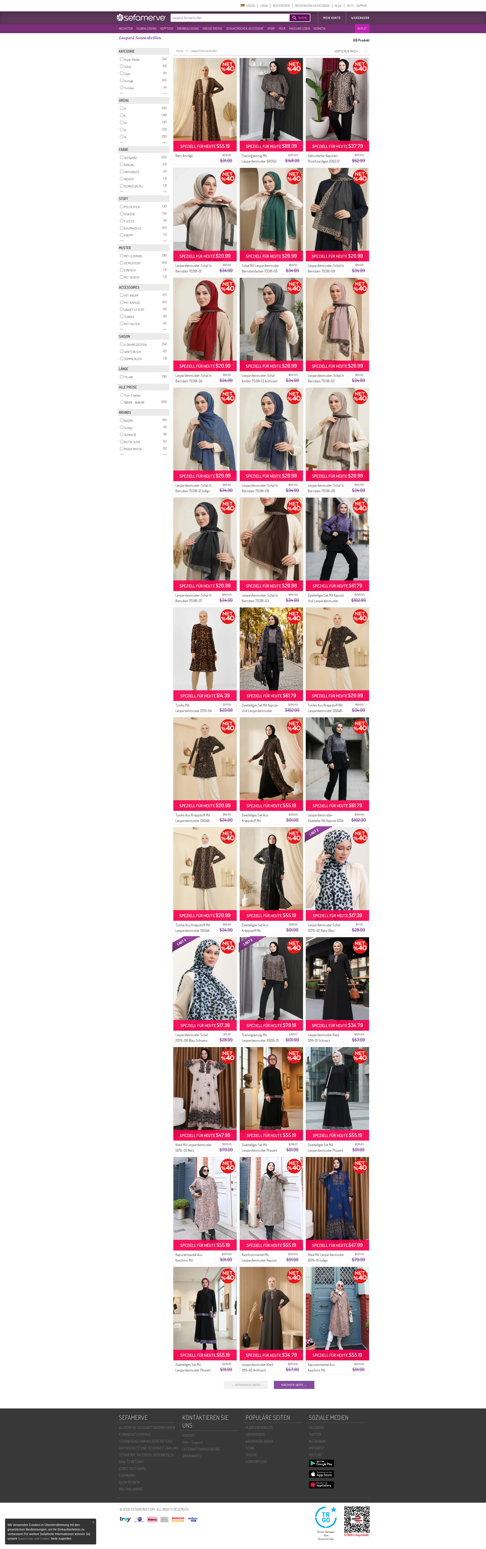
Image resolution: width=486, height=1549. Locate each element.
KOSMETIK (320, 28)
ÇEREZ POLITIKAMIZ (132, 1468)
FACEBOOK (316, 1427)
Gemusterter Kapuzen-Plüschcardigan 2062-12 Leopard (324, 161)
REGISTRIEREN (281, 6)
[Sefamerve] (142, 17)
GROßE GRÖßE (212, 28)
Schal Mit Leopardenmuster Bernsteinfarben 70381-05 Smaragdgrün (260, 271)
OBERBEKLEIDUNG (188, 28)
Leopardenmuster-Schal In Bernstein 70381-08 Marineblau (260, 491)
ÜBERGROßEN (255, 1434)
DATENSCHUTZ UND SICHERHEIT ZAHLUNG (148, 1448)
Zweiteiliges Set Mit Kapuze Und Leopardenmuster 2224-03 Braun (260, 710)
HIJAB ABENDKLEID (259, 1427)
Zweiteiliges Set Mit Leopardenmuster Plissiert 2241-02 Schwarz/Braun (259, 1150)
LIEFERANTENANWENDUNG (201, 1449)
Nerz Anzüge (184, 155)
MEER (282, 28)
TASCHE (251, 1455)
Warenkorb (360, 18)
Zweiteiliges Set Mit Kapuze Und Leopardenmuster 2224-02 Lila (326, 601)
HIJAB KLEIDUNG (146, 28)
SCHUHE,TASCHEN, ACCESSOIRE (245, 28)
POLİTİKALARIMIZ (130, 1489)
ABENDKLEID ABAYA (259, 1441)
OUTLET (362, 28)
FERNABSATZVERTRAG (135, 1434)
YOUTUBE (315, 1455)
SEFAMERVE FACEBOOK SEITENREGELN (146, 1455)
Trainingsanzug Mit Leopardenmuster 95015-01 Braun (260, 1040)
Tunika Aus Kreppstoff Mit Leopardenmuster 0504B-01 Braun (325, 710)
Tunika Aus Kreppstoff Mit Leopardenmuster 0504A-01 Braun (193, 930)
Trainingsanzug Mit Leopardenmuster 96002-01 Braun (259, 161)
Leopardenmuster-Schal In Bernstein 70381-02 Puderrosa (326, 381)
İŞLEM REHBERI (129, 1482)
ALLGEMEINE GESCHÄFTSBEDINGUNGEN (147, 1427)
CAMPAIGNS (127, 1475)
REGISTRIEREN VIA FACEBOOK (312, 6)
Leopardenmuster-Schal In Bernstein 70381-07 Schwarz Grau (193, 601)
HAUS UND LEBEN (299, 28)
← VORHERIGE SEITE (245, 1384)
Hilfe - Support (192, 1442)
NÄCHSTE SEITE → (294, 1384)
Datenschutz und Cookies (34, 1538)
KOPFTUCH (166, 28)
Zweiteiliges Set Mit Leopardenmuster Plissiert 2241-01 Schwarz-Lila (193, 1370)
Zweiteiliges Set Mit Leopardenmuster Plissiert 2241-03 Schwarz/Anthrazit (326, 1150)
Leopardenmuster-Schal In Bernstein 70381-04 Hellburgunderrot (193, 381)
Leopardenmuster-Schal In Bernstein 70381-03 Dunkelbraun (260, 601)
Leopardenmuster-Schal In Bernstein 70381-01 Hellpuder (193, 271)
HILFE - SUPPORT (357, 6)
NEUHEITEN (126, 28)
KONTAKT (188, 1435)
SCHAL (250, 1448)
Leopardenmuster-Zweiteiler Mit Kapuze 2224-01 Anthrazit (326, 820)
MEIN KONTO (332, 18)
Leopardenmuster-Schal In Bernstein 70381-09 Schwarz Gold (326, 271)
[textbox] (226, 18)
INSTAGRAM (317, 1441)
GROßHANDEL (191, 1456)
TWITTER (315, 1434)
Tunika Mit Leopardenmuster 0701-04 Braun (193, 710)
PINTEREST (316, 1448)
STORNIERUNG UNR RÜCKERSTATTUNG (145, 1441)
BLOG (338, 6)
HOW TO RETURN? (131, 1462)
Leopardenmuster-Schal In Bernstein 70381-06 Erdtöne (326, 491)
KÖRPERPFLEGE (256, 1462)
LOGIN (264, 6)
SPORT (271, 28)
